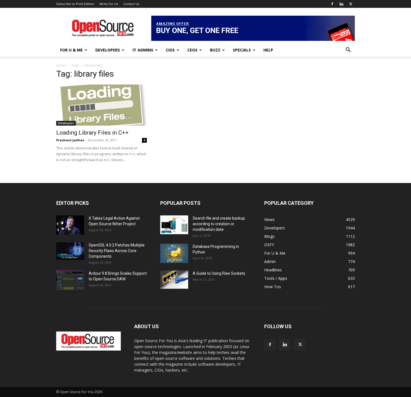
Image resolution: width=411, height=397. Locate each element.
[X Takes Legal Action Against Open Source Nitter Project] (70, 225)
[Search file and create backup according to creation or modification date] (174, 224)
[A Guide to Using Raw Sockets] (174, 280)
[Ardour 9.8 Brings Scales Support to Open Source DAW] (70, 280)
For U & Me (71, 50)
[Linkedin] (341, 4)
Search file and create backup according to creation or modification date (219, 224)
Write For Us (109, 4)
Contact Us (131, 4)
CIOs (170, 50)
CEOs (192, 50)
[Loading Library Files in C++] (101, 105)
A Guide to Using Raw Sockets (219, 273)
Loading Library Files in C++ (92, 132)
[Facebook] (332, 4)
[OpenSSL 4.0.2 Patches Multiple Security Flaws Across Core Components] (70, 251)
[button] (348, 50)
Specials (242, 50)
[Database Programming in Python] (174, 253)
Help (268, 50)
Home (61, 65)
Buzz (215, 50)
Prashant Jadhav (70, 140)
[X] (350, 4)
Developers (107, 50)
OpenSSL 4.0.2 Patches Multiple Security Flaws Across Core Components (117, 251)
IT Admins (143, 50)
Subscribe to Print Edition (75, 4)
